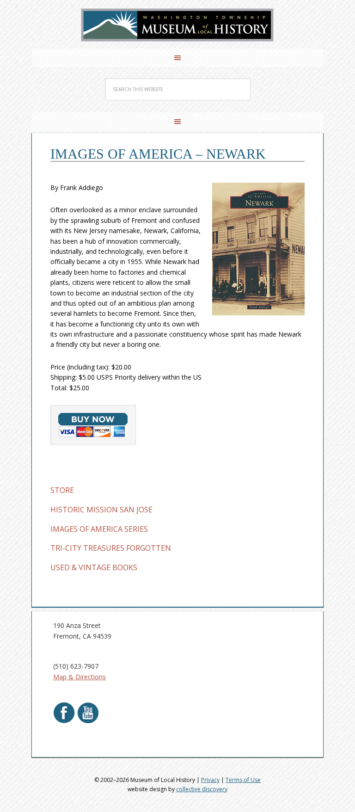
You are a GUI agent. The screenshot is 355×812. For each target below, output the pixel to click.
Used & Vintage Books (93, 567)
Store (62, 490)
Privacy (210, 780)
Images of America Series (99, 529)
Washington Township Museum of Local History (177, 25)
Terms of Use (243, 780)
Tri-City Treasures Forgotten (110, 548)
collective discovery (201, 789)
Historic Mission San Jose (101, 509)
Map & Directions (79, 676)
